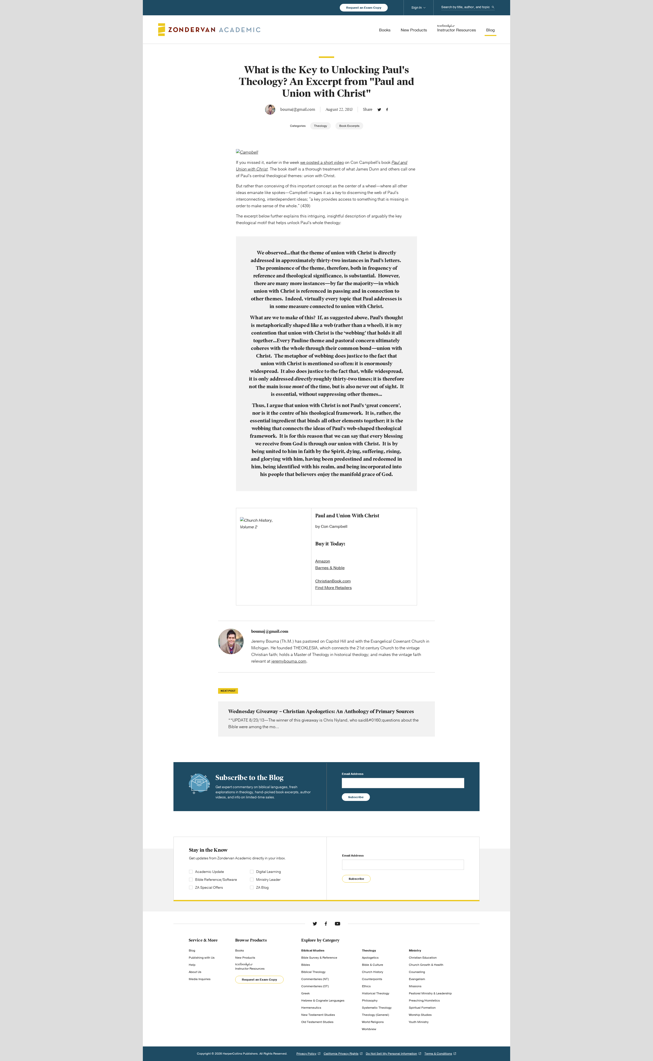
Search (493, 7)
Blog (192, 950)
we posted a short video (322, 162)
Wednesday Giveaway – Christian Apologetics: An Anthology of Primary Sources (326, 719)
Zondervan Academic (209, 29)
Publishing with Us (202, 958)
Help (192, 965)
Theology (320, 126)
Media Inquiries (199, 979)
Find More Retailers (333, 588)
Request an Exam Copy (363, 8)
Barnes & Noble (330, 568)
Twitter (379, 109)
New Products (245, 958)
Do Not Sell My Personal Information (391, 1054)
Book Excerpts (349, 126)
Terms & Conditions (438, 1054)
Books (239, 950)
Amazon (322, 561)
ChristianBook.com (333, 581)
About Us (195, 972)
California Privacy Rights (341, 1054)
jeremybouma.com (288, 661)
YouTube (337, 924)
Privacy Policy (306, 1054)
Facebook (387, 109)
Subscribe (355, 797)
